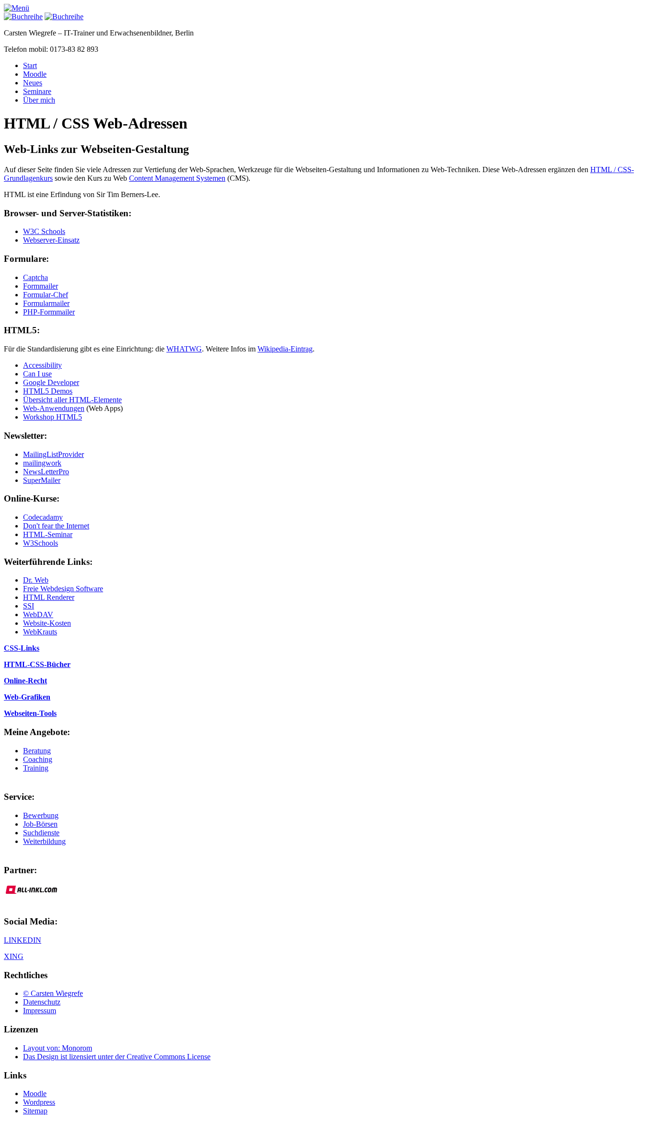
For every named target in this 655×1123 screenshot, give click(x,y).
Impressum (39, 1010)
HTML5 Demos (47, 391)
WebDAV (38, 614)
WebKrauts (40, 632)
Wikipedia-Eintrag (285, 349)
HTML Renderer (48, 597)
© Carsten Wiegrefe (53, 993)
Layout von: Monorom (57, 1048)
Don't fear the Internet (56, 526)
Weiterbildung (44, 841)
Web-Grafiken (27, 697)
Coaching (37, 759)
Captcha (35, 277)
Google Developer (51, 382)
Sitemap (35, 1111)
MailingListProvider (53, 454)
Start (30, 65)
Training (35, 768)
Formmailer (40, 286)
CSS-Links (21, 648)
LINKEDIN (22, 940)
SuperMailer (41, 480)
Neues (32, 83)
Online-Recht (25, 681)
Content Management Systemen (177, 178)
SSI (28, 606)
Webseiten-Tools (30, 713)
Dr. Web (35, 580)
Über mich (39, 100)
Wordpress (39, 1102)
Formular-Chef (45, 295)
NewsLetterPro (46, 472)
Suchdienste (41, 833)
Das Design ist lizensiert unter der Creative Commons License (117, 1057)
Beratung (37, 751)
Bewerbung (40, 815)
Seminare (37, 91)
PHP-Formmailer (49, 312)
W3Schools (40, 543)
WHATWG (184, 349)
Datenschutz (41, 1002)
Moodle (35, 74)
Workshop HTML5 (52, 417)
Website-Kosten (47, 623)
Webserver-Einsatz (51, 240)
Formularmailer (46, 303)
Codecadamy (43, 517)
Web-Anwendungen (53, 408)
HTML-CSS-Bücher (37, 664)
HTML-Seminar (47, 534)
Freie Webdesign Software (63, 589)
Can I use (37, 374)
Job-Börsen (40, 824)
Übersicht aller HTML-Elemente (72, 400)
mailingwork (42, 463)
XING (13, 956)
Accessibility (42, 365)
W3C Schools (44, 231)
